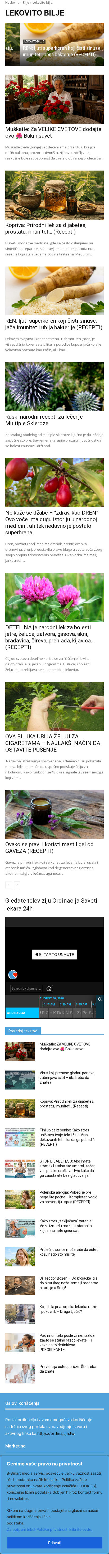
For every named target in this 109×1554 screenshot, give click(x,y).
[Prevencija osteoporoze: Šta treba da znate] (20, 1373)
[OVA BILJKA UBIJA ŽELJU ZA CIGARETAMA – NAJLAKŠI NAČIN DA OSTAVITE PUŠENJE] (54, 706)
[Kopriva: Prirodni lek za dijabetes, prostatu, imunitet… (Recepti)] (54, 195)
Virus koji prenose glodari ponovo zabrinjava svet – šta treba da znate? (67, 1078)
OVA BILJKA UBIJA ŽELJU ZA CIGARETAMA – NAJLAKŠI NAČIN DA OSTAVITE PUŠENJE (52, 743)
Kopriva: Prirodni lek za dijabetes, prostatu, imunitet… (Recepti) (46, 228)
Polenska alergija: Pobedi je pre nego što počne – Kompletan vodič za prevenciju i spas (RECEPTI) (68, 1197)
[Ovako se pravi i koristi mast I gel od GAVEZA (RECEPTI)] (54, 814)
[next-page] (17, 885)
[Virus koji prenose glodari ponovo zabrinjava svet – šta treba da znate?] (20, 1080)
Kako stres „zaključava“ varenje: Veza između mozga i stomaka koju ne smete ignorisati (66, 1226)
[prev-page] (8, 885)
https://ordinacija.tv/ (55, 1433)
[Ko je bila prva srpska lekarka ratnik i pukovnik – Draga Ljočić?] (20, 1314)
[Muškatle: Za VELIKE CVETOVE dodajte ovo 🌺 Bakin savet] (54, 99)
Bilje (26, 2)
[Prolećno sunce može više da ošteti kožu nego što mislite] (20, 1256)
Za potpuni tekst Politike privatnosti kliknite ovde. (49, 1529)
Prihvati (54, 1542)
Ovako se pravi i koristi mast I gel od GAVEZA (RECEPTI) (49, 847)
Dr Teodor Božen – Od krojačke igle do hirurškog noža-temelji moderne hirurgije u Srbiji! (69, 1283)
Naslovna (12, 2)
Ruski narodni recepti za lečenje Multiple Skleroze (44, 420)
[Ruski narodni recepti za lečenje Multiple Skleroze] (54, 386)
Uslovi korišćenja (22, 1403)
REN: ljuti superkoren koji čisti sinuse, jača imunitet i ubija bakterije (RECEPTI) (53, 324)
